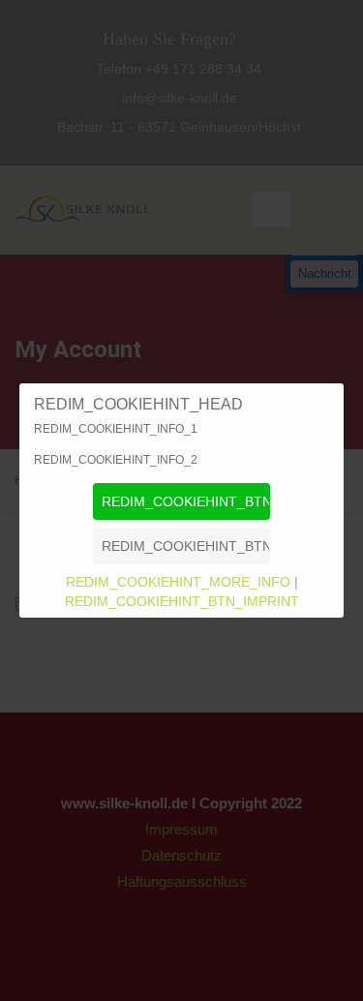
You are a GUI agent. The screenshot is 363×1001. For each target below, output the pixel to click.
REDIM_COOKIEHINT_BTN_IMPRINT (182, 601)
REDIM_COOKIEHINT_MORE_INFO (180, 582)
